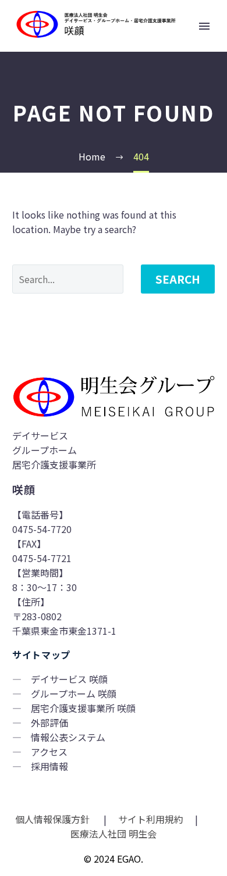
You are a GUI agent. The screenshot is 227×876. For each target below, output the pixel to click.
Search (177, 279)
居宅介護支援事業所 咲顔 (83, 708)
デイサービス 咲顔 (69, 679)
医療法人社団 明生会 (113, 834)
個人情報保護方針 (53, 819)
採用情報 (49, 766)
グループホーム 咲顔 (73, 693)
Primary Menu (204, 26)
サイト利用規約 (149, 819)
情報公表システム (68, 737)
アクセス (49, 752)
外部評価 (49, 723)
